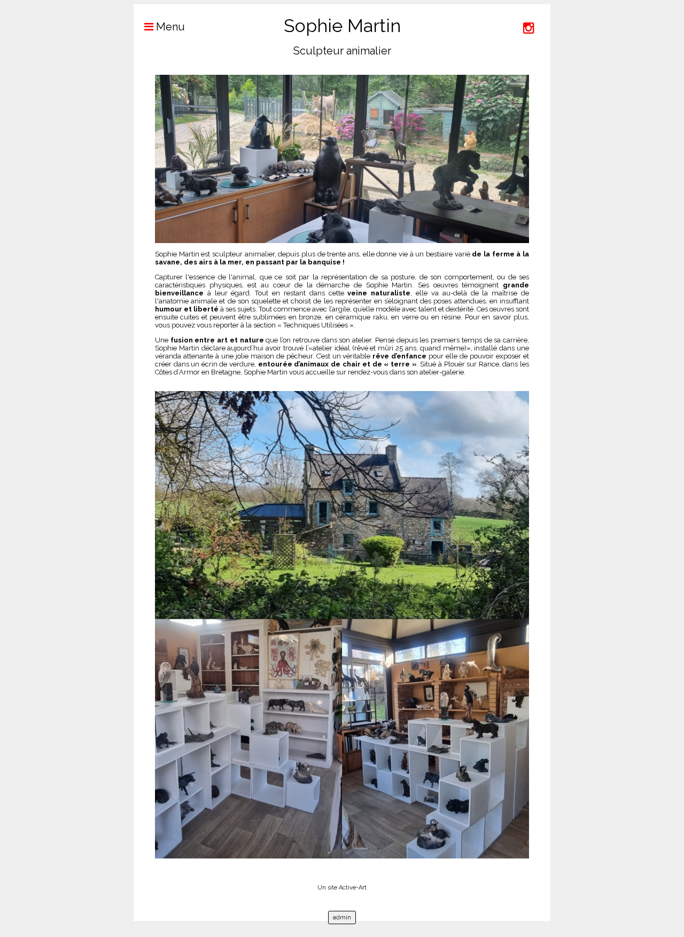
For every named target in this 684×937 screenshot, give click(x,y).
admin (342, 917)
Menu (169, 26)
